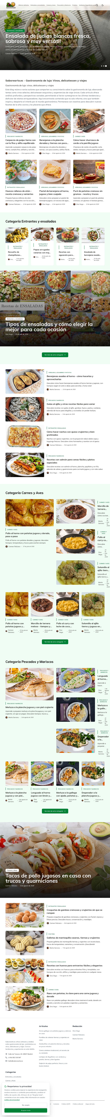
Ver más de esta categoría (53, 355)
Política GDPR (66, 1104)
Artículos (43, 1026)
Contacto (56, 1104)
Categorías (10, 1072)
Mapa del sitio (90, 1104)
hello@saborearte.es (15, 1061)
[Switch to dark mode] (103, 5)
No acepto (26, 1105)
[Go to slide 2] (103, 66)
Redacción (77, 1026)
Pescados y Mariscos (64, 5)
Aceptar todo (26, 1110)
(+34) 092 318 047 (14, 1057)
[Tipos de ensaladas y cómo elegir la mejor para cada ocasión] (55, 308)
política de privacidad (12, 1100)
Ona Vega (9, 334)
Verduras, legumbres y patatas (89, 5)
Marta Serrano (78, 1039)
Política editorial (78, 1104)
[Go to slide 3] (106, 66)
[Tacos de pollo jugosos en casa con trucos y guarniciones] (55, 860)
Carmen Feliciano (11, 54)
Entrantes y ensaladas (38, 5)
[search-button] (97, 5)
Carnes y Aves (51, 5)
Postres (74, 5)
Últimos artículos (23, 5)
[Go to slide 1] (101, 66)
